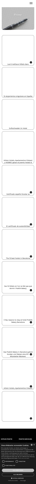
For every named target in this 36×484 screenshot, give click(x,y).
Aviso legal (23, 480)
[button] (18, 478)
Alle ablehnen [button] (17, 474)
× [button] (34, 444)
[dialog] (18, 463)
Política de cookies (13, 480)
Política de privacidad (23, 458)
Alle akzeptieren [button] (18, 470)
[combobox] (32, 445)
